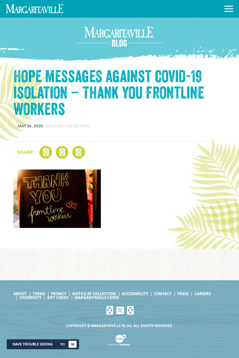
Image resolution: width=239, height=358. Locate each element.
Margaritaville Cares (97, 298)
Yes (62, 344)
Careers (202, 294)
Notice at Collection (94, 294)
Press (183, 294)
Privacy (58, 294)
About (20, 294)
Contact (163, 294)
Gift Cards (58, 298)
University (30, 298)
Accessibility (135, 294)
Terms (39, 294)
